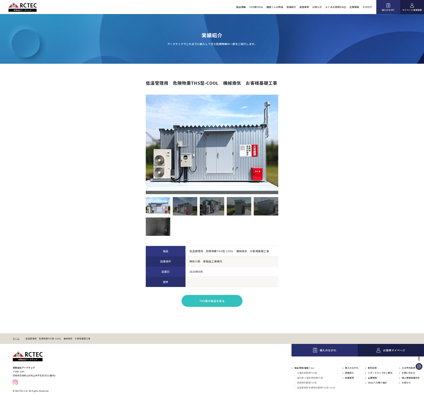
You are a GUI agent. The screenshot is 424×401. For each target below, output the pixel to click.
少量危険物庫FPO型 (307, 372)
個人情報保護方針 (411, 377)
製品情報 (241, 7)
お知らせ (317, 7)
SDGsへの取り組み (377, 382)
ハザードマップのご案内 (380, 372)
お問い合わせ (408, 372)
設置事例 (304, 7)
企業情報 (354, 7)
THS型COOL (256, 7)
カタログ (367, 7)
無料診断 (372, 367)
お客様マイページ (394, 350)
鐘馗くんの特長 (274, 7)
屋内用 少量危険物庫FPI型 (310, 377)
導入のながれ (388, 9)
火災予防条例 (408, 367)
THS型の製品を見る (212, 301)
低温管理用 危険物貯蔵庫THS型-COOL (316, 387)
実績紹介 (291, 7)
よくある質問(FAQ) (335, 7)
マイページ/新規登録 (412, 9)
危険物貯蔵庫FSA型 (307, 382)
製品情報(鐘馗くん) (304, 367)
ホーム (16, 338)
